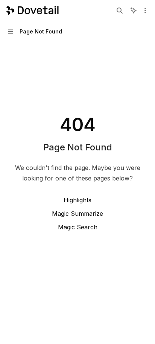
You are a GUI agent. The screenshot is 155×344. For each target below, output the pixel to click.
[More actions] (145, 10)
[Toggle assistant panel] (133, 10)
